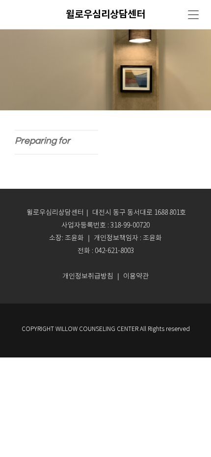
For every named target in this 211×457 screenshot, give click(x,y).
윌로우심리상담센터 (105, 15)
